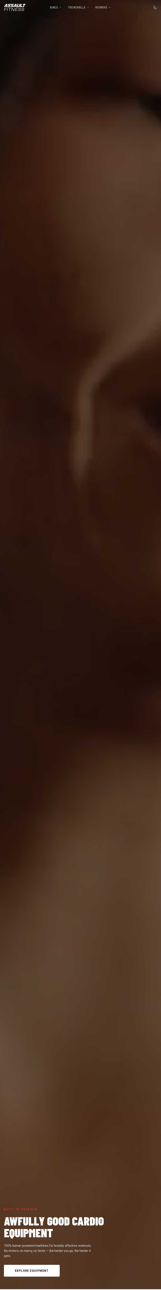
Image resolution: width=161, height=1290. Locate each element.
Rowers (101, 7)
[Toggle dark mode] (155, 7)
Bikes (54, 7)
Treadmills (77, 7)
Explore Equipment (32, 1270)
